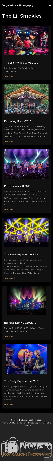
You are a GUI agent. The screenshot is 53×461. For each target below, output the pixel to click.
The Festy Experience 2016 (21, 381)
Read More (8, 76)
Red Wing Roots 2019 (17, 121)
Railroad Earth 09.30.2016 (20, 322)
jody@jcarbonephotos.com (29, 420)
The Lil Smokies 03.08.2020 (21, 62)
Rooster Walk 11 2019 (17, 186)
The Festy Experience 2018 (21, 254)
